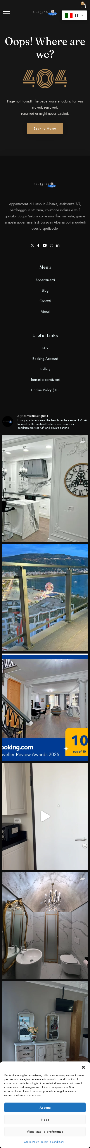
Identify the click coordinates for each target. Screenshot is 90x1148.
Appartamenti (45, 280)
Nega (45, 1119)
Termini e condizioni (52, 1142)
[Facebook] (39, 245)
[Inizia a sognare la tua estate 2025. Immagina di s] (45, 597)
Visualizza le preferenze (45, 1131)
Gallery (45, 369)
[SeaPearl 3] (45, 816)
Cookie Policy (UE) (45, 390)
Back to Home (45, 128)
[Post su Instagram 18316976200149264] (45, 1034)
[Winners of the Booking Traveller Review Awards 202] (45, 707)
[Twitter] (33, 245)
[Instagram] (52, 245)
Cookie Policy (31, 1142)
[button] (83, 1067)
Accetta (45, 1107)
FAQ (45, 348)
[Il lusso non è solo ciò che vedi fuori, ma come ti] (45, 488)
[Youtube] (45, 245)
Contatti (45, 300)
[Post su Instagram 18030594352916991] (45, 925)
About (45, 311)
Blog (45, 290)
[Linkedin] (57, 245)
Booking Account (45, 358)
